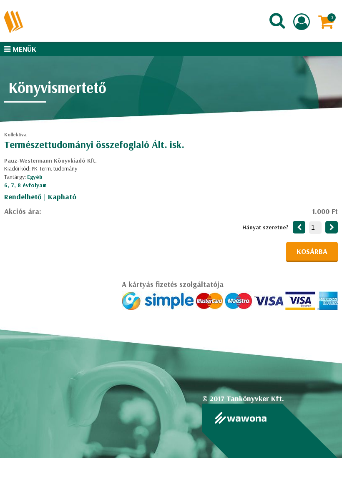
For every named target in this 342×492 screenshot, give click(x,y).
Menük (23, 49)
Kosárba (312, 251)
